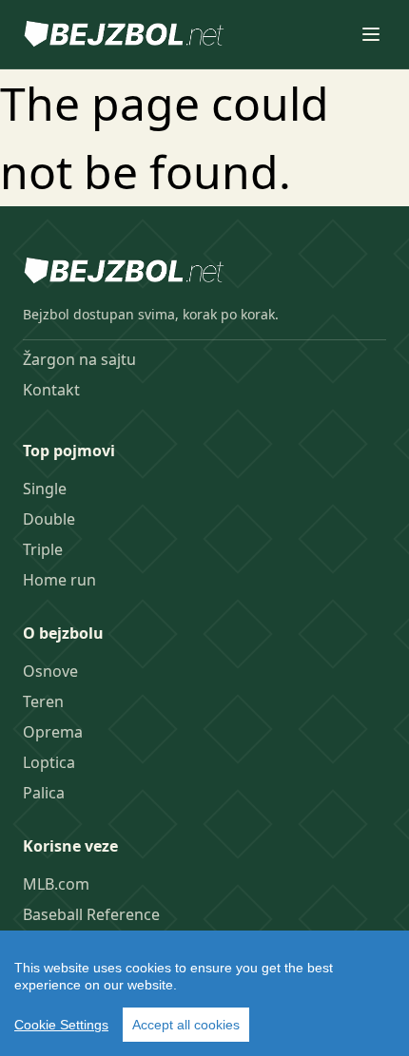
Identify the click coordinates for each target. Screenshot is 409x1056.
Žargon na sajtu (79, 359)
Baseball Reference (91, 914)
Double (49, 519)
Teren (43, 701)
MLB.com (56, 884)
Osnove (50, 671)
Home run (59, 579)
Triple (43, 549)
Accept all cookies (186, 1024)
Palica (44, 792)
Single (45, 488)
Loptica (49, 762)
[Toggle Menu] (371, 34)
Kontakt (51, 389)
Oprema (53, 731)
